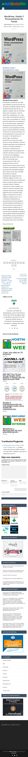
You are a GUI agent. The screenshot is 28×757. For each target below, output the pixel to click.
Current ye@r (5, 492)
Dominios (5, 670)
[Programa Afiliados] (6, 515)
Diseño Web (16, 26)
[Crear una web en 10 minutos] (14, 343)
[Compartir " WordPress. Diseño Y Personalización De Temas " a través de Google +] (10, 262)
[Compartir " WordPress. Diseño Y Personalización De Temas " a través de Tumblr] (12, 262)
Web (20, 480)
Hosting (5, 673)
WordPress (13, 753)
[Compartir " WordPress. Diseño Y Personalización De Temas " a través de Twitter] (7, 262)
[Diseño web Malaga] (14, 533)
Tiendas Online (6, 690)
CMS (4, 663)
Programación (6, 680)
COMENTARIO (5, 465)
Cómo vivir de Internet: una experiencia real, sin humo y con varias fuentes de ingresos (13, 571)
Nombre (4, 480)
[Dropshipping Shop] (6, 533)
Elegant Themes (13, 751)
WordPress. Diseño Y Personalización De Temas (11, 610)
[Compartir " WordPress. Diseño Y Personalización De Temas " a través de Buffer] (20, 262)
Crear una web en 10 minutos (13, 353)
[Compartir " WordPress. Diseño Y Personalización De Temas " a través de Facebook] (4, 262)
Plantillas (5, 677)
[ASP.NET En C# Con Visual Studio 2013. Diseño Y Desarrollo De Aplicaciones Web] (14, 365)
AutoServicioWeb (7, 660)
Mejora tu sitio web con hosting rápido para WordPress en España (13, 566)
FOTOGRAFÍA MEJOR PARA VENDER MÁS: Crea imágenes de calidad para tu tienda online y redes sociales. (13, 583)
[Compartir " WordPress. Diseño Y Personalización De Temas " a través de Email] (12, 265)
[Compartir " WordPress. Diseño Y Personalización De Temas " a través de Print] (15, 265)
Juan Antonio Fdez (18, 24)
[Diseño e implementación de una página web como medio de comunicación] (14, 392)
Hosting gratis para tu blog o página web (13, 578)
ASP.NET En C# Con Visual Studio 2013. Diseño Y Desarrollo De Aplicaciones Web (14, 377)
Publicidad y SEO (7, 684)
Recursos (5, 687)
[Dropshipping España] (14, 524)
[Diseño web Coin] (6, 524)
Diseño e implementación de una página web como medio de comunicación (13, 406)
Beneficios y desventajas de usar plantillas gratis (12, 430)
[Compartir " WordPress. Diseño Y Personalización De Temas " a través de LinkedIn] (18, 262)
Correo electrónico (13, 482)
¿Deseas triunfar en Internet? (10, 575)
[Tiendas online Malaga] (14, 515)
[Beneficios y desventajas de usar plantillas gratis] (14, 420)
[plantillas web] (13, 715)
